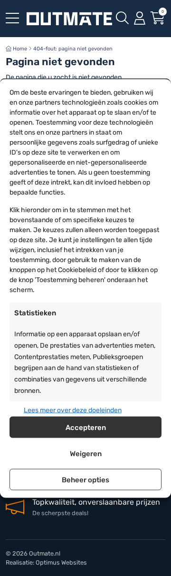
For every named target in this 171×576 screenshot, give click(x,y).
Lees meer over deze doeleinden (73, 410)
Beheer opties (85, 479)
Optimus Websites (61, 562)
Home (19, 49)
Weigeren (86, 453)
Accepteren (86, 427)
